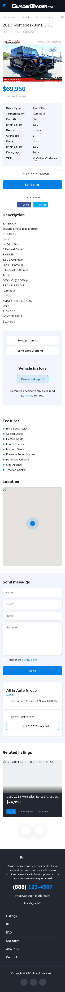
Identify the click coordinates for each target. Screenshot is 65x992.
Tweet (42, 204)
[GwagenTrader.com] (32, 6)
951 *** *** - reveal (35, 174)
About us (12, 949)
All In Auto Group (21, 690)
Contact (11, 957)
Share (25, 204)
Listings (11, 916)
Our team (12, 940)
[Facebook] (24, 982)
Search (26, 17)
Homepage (9, 17)
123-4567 (33, 887)
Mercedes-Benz (44, 17)
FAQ (9, 932)
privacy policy (29, 659)
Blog (9, 924)
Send (32, 671)
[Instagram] (42, 982)
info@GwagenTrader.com (32, 895)
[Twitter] (33, 982)
